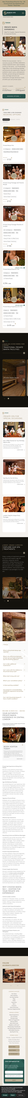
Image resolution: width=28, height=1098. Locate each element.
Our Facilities (14, 1016)
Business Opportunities (14, 1009)
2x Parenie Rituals (8, 278)
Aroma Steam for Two (9, 321)
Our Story (14, 993)
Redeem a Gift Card (14, 1025)
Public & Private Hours (14, 1039)
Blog (14, 999)
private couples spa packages (16, 873)
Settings (20, 1095)
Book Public (12, 1046)
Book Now (17, 5)
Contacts (14, 1005)
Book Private (12, 1050)
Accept (5, 1095)
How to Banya (14, 995)
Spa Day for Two (14, 1031)
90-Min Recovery (13, 1053)
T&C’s (14, 1004)
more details (14, 138)
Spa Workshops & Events (14, 1028)
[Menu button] (23, 13)
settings (19, 1092)
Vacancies (14, 1002)
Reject (13, 1095)
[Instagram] (8, 975)
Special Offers (14, 1021)
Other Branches (14, 1007)
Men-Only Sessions (14, 1043)
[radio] (6, 119)
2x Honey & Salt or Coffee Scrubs (12, 318)
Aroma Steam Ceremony (10, 196)
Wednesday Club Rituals (14, 1026)
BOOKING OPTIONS (13, 96)
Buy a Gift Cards (14, 1023)
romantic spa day (7, 63)
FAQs (14, 1000)
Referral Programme (14, 1020)
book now (19, 758)
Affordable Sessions (14, 1030)
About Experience (14, 1014)
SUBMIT (14, 1080)
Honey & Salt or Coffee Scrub (11, 238)
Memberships (14, 1018)
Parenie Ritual (7, 193)
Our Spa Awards (14, 997)
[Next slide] (23, 398)
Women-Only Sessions (14, 1041)
